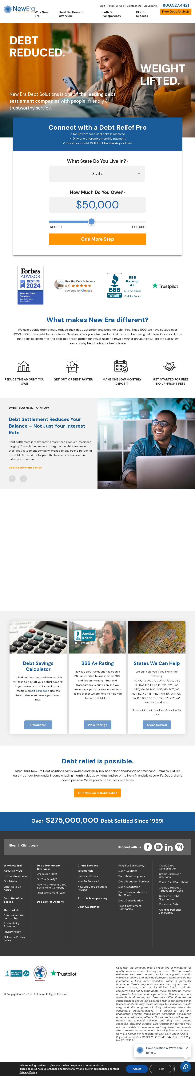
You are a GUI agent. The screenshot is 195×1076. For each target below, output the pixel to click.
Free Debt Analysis (175, 11)
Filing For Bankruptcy (131, 865)
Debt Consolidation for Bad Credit (132, 893)
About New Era (13, 870)
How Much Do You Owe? (97, 192)
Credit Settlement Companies (129, 907)
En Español (150, 5)
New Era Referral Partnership (14, 916)
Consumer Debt (169, 904)
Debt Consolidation (130, 900)
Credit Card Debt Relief (173, 882)
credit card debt (38, 690)
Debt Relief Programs (131, 876)
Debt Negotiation (129, 887)
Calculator (38, 725)
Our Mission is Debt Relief (97, 793)
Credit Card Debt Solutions (170, 875)
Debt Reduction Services (133, 881)
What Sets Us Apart (12, 888)
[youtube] (158, 847)
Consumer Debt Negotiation (169, 897)
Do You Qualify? (47, 879)
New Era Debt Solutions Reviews (92, 888)
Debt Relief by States (13, 900)
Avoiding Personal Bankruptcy (170, 911)
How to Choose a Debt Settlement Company (51, 886)
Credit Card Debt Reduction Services (171, 889)
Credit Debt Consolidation (168, 867)
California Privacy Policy (14, 938)
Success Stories (88, 876)
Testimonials (85, 870)
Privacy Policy (12, 931)
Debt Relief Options (50, 901)
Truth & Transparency (92, 898)
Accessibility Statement (11, 925)
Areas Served (116, 5)
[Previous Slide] (12, 478)
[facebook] (148, 847)
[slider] (91, 221)
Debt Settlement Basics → (27, 467)
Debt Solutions (127, 871)
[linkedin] (169, 847)
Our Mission (11, 881)
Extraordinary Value (16, 876)
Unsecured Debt (47, 874)
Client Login (29, 845)
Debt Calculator (88, 906)
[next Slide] (23, 478)
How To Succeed (88, 881)
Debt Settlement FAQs (51, 893)
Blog (102, 5)
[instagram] (179, 847)
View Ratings (97, 725)
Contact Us (134, 5)
